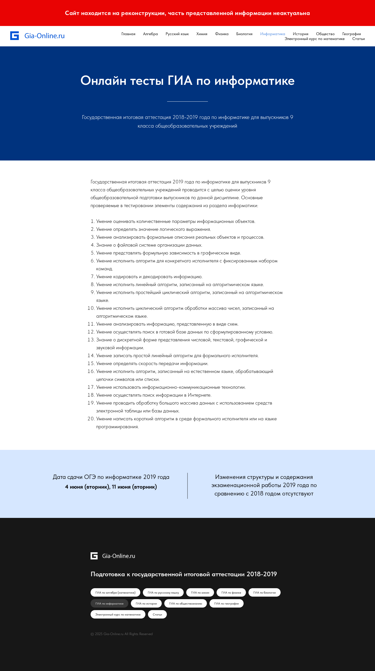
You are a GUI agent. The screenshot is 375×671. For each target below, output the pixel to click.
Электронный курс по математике (315, 38)
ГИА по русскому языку (163, 592)
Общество (325, 33)
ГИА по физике (231, 592)
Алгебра (150, 33)
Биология (244, 33)
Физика (222, 33)
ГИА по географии (226, 603)
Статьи (358, 38)
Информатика (272, 33)
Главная (128, 33)
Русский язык (177, 33)
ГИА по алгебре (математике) (115, 592)
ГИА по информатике (109, 603)
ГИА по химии (200, 592)
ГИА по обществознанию (185, 603)
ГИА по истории (146, 603)
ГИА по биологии (264, 592)
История (300, 33)
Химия (201, 33)
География (351, 33)
